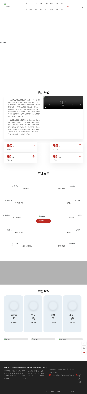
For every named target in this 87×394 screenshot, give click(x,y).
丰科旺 (72, 315)
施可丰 (14, 315)
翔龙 (33, 315)
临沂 (54, 391)
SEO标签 (58, 391)
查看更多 (14, 322)
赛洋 (53, 315)
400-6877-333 (73, 6)
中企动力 (51, 391)
